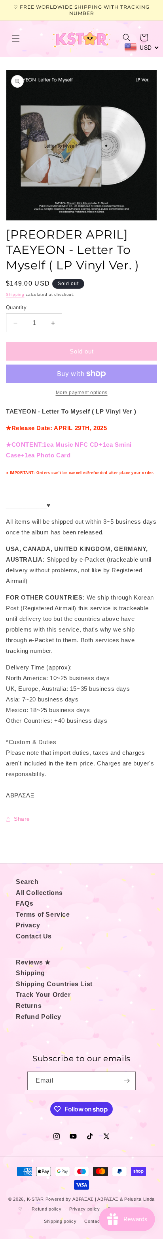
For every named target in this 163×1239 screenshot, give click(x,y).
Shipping (15, 294)
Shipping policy (60, 1221)
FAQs (24, 903)
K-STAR (35, 1199)
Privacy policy (84, 1209)
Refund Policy (38, 1016)
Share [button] (22, 819)
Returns (29, 1005)
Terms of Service (43, 914)
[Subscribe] (126, 1081)
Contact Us (34, 936)
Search (27, 881)
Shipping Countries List (54, 984)
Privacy (28, 925)
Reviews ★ (33, 962)
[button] (16, 38)
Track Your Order (43, 994)
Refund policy (46, 1209)
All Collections (39, 892)
